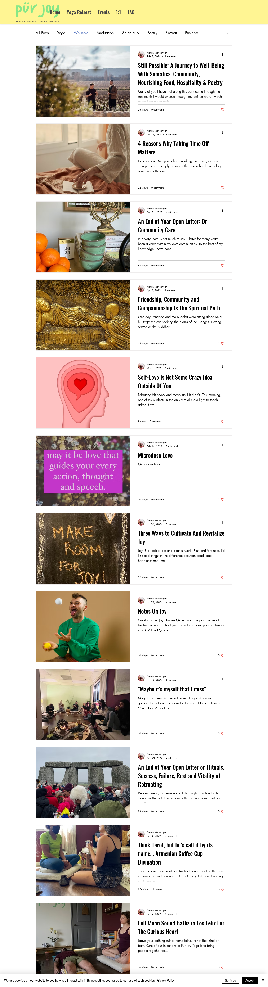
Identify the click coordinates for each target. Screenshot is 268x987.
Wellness (81, 32)
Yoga (61, 32)
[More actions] (224, 54)
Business (191, 32)
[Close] (262, 980)
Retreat (171, 32)
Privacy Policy (165, 980)
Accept (249, 980)
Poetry (152, 32)
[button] (227, 33)
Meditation (105, 32)
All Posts (42, 32)
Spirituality (130, 32)
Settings (230, 980)
